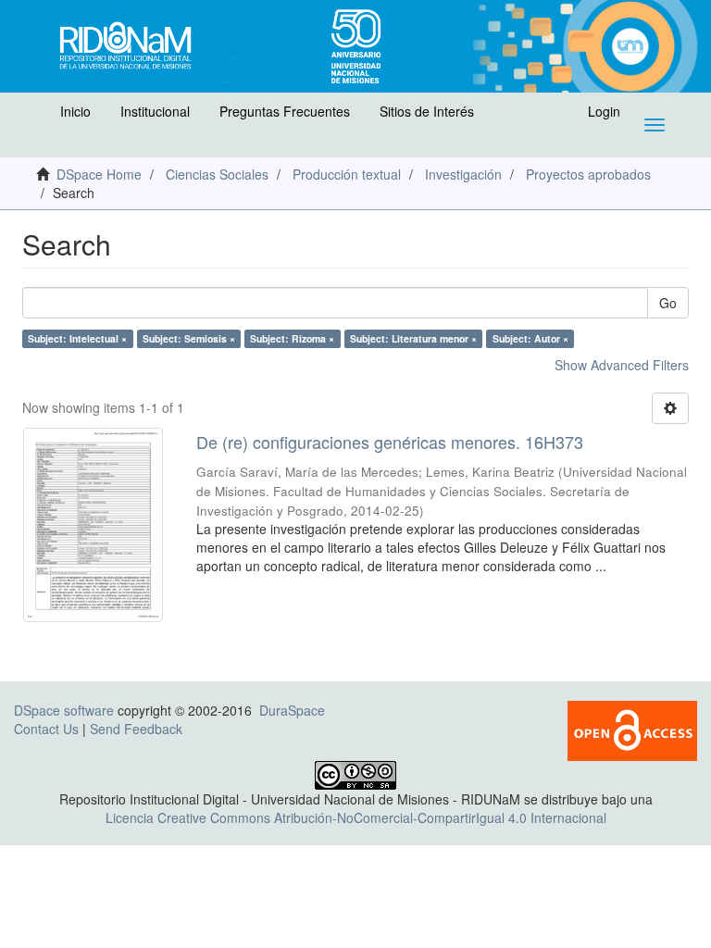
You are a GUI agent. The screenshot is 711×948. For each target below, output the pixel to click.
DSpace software (64, 710)
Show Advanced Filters (622, 365)
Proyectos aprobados (588, 174)
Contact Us (46, 728)
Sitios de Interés (427, 111)
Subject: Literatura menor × (413, 338)
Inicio (75, 111)
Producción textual (347, 174)
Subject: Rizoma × (292, 338)
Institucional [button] (155, 111)
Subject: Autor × (530, 338)
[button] (34, 115)
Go (668, 302)
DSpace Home (99, 174)
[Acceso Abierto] (632, 728)
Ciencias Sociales (217, 174)
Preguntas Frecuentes (284, 111)
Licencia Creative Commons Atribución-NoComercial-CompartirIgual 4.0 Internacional (356, 817)
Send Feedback (136, 728)
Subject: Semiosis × (189, 338)
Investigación (463, 174)
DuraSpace (292, 710)
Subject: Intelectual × (77, 338)
